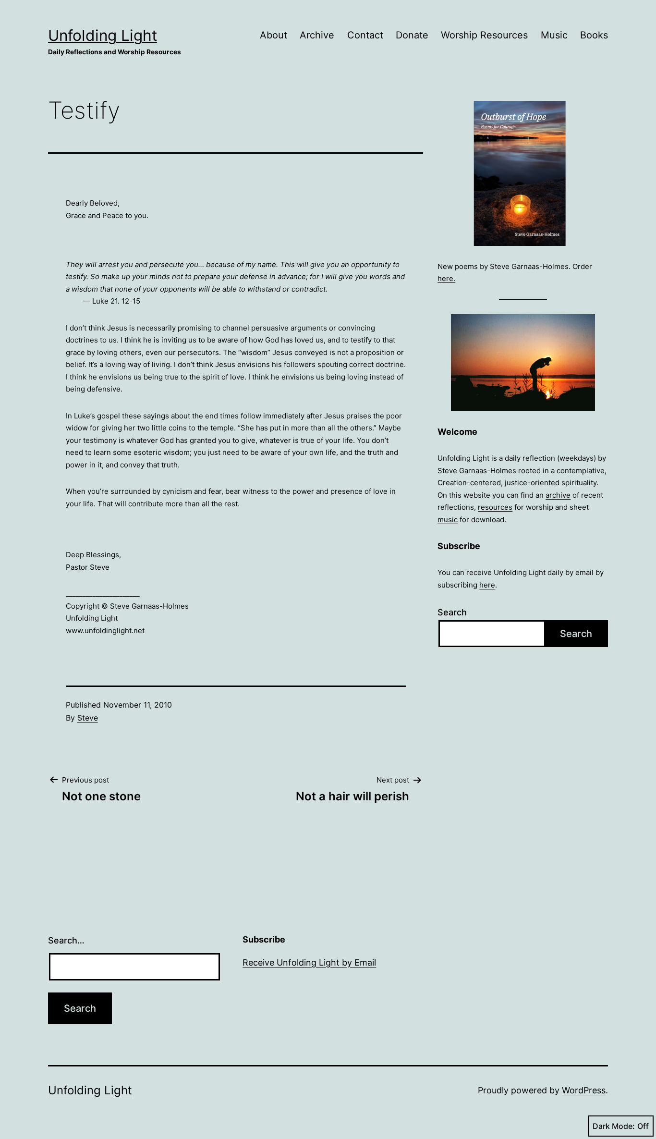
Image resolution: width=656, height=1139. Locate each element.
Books (594, 35)
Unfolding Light (102, 35)
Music (554, 35)
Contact (365, 35)
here (487, 584)
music (447, 519)
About (273, 35)
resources (495, 507)
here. (446, 278)
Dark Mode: (614, 1126)
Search (452, 612)
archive (558, 495)
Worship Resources (484, 35)
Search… (66, 940)
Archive (317, 35)
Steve (87, 718)
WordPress (584, 1090)
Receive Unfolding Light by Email (309, 962)
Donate (412, 35)
